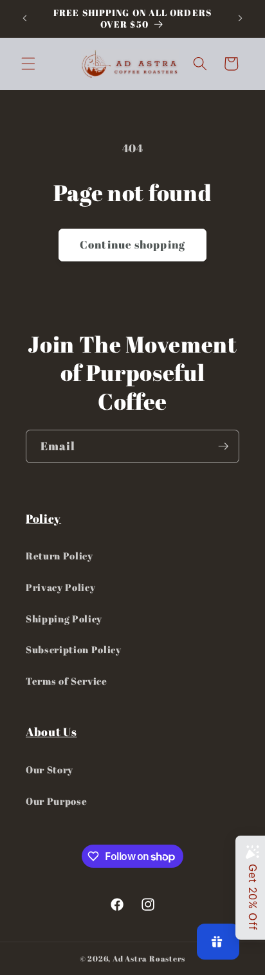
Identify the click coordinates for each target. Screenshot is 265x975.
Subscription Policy (74, 649)
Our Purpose (56, 801)
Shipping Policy (64, 618)
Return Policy (59, 555)
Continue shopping (132, 245)
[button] (28, 63)
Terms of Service (66, 680)
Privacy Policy (60, 587)
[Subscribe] (223, 446)
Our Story (49, 769)
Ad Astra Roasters (149, 958)
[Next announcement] (240, 18)
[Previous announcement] (25, 18)
